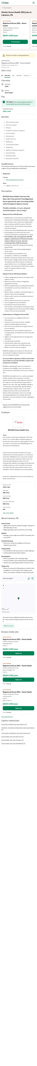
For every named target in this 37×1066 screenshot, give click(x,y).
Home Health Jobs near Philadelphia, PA (13, 743)
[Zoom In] (3, 585)
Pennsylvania (7, 8)
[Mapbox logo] (5, 612)
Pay (13, 75)
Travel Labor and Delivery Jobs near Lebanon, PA (15, 733)
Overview (7, 75)
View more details (8, 513)
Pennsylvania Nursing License (15, 180)
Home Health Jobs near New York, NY (12, 737)
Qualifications (28, 75)
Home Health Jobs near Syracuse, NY (12, 740)
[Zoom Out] (3, 588)
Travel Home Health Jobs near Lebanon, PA (14, 724)
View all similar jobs (7, 717)
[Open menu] (2, 75)
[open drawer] (33, 2)
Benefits (19, 75)
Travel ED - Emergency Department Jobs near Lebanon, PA (18, 729)
